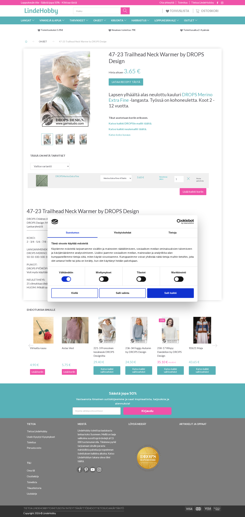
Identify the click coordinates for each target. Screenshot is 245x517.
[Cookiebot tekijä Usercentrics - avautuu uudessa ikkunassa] (179, 221)
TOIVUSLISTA (179, 11)
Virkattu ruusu (38, 348)
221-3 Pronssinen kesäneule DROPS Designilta (104, 351)
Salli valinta (122, 293)
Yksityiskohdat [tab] (122, 232)
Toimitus (183, 2)
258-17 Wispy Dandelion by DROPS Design (169, 351)
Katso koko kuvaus (119, 134)
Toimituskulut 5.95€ (52, 30)
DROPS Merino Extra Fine (67, 176)
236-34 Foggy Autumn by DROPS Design (138, 349)
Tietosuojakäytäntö (110, 508)
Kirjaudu (148, 411)
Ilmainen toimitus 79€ (124, 30)
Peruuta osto (34, 447)
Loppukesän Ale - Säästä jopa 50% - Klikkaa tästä (49, 2)
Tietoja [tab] (172, 232)
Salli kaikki (170, 293)
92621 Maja (196, 348)
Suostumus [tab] (72, 232)
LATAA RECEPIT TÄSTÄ (126, 81)
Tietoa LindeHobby (202, 2)
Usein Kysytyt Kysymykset (41, 436)
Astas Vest (68, 348)
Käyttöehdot (87, 508)
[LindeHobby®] (41, 10)
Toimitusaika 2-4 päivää (196, 30)
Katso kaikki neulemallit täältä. (128, 129)
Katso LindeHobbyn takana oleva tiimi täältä (96, 457)
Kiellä (74, 293)
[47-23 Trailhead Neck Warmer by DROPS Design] (65, 89)
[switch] (103, 279)
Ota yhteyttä (167, 2)
